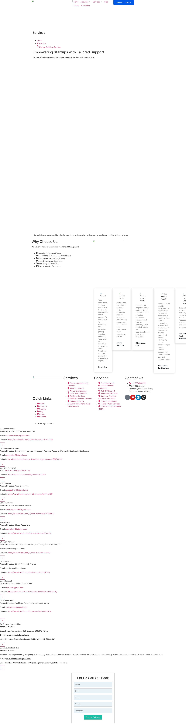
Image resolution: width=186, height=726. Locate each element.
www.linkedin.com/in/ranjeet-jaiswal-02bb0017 (27, 474)
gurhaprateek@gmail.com (16, 607)
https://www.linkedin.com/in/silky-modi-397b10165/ (29, 572)
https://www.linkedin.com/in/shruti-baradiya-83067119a (30, 440)
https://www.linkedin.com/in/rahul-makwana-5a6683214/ (31, 514)
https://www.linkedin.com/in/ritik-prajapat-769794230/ (30, 494)
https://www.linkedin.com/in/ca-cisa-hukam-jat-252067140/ (32, 592)
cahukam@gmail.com (14, 588)
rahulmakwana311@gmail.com (18, 509)
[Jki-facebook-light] (127, 397)
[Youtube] (133, 397)
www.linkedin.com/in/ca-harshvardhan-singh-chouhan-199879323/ (35, 459)
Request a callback (124, 2)
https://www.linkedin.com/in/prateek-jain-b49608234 (29, 611)
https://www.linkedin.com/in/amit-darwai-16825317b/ (29, 533)
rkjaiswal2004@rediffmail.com (17, 470)
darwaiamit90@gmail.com (16, 529)
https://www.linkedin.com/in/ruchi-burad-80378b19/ (29, 553)
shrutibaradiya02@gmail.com (18, 435)
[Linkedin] (138, 397)
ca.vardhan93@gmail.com (16, 455)
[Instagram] (143, 397)
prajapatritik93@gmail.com (17, 490)
